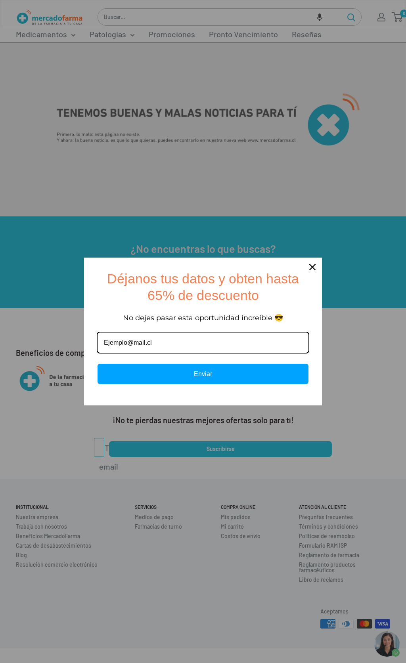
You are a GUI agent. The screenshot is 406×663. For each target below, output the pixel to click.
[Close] (312, 267)
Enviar (203, 374)
